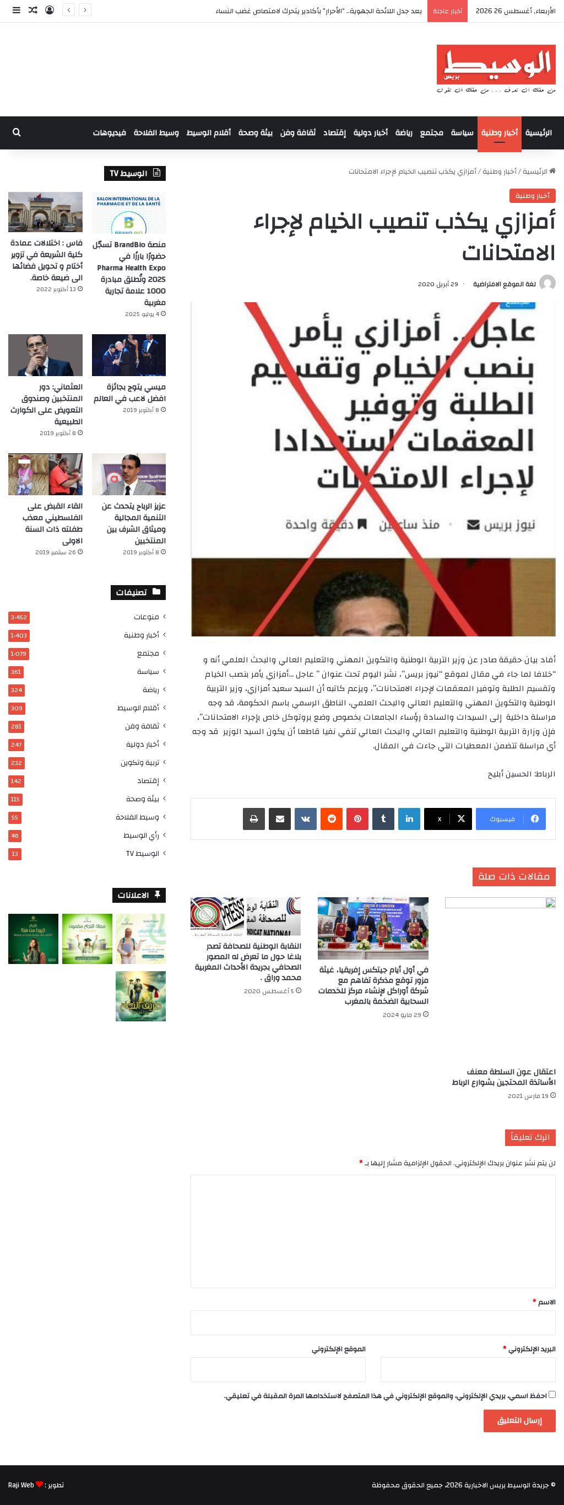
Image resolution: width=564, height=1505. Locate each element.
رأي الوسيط (141, 835)
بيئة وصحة (255, 133)
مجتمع (431, 133)
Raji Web (21, 1485)
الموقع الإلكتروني (339, 1349)
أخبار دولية (371, 133)
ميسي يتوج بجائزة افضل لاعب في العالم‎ (130, 393)
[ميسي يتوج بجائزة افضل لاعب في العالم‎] (129, 355)
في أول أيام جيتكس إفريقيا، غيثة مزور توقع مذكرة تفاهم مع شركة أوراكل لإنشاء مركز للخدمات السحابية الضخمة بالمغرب (373, 986)
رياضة (404, 133)
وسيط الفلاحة (156, 133)
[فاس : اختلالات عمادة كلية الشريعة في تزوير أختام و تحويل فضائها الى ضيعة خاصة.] (45, 212)
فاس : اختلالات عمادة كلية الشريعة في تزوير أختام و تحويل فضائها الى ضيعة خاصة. (46, 260)
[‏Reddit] (332, 819)
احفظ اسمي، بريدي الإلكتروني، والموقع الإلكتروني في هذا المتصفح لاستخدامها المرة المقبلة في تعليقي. (385, 1395)
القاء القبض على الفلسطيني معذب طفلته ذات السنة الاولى (53, 523)
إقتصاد (334, 133)
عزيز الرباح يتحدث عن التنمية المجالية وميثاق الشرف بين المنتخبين (134, 523)
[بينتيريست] (357, 819)
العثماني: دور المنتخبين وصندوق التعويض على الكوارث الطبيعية (46, 404)
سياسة (462, 133)
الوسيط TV (142, 853)
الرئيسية (538, 133)
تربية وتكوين (140, 762)
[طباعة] (254, 819)
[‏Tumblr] (383, 819)
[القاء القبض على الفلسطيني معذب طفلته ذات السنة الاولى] (45, 474)
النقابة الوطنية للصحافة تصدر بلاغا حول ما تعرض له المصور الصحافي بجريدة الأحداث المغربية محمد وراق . (248, 962)
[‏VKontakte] (306, 819)
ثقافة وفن (298, 133)
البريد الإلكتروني (529, 1349)
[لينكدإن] (409, 819)
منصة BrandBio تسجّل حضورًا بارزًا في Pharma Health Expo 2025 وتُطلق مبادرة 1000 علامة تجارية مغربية (129, 274)
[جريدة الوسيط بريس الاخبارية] (496, 69)
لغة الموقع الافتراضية (504, 284)
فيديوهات (109, 133)
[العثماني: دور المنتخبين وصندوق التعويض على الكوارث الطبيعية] (45, 355)
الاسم (544, 1302)
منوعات (146, 617)
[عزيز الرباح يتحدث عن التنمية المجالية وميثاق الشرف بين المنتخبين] (129, 474)
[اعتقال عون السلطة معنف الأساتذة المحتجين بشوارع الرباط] (500, 979)
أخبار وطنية (499, 133)
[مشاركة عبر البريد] (280, 819)
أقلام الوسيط (209, 133)
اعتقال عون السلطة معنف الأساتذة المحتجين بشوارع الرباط (504, 1077)
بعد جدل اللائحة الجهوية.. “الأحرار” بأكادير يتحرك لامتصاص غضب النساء (318, 11)
